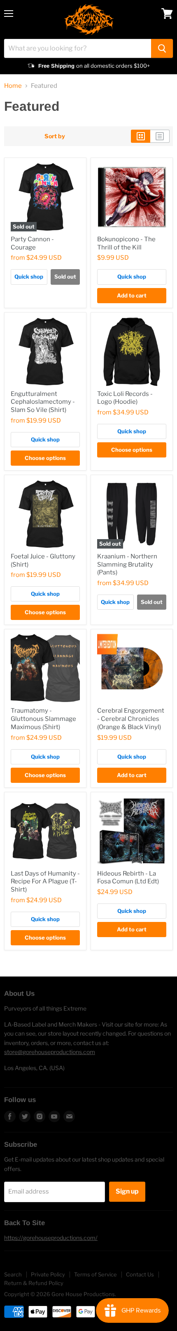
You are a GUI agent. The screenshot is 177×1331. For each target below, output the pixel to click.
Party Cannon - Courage (32, 243)
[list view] (160, 136)
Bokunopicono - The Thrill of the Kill (126, 243)
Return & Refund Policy (33, 1283)
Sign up (127, 1191)
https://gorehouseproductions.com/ (51, 1237)
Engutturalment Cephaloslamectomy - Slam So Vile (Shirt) (43, 402)
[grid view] (140, 136)
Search (13, 1274)
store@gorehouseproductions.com (49, 1051)
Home (13, 85)
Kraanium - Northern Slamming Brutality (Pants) (127, 564)
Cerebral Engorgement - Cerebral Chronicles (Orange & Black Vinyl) (130, 718)
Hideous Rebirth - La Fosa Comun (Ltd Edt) (128, 877)
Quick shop (28, 276)
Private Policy (48, 1274)
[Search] (162, 48)
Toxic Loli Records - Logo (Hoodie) (125, 398)
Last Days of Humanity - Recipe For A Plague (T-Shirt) (45, 881)
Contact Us (140, 1274)
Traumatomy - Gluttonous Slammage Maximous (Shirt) (43, 718)
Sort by (54, 136)
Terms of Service (95, 1274)
